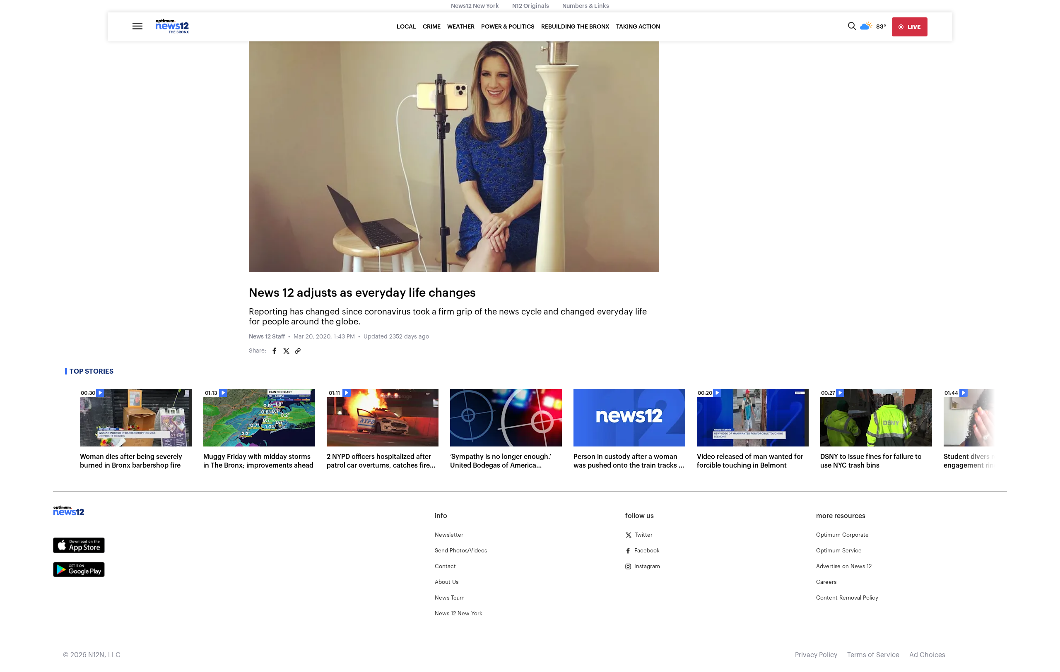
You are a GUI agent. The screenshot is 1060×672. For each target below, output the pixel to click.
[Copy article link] (297, 351)
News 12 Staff (267, 337)
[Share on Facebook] (274, 351)
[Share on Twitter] (286, 351)
